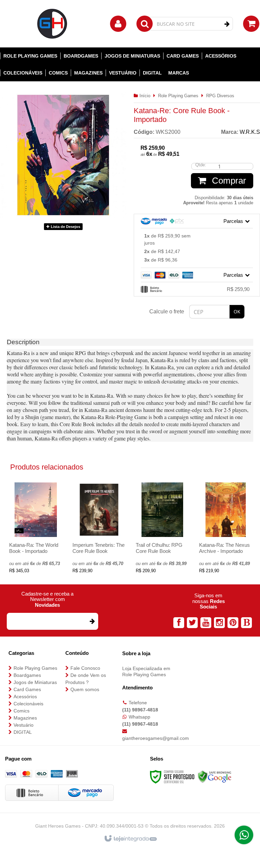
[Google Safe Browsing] (215, 776)
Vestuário (24, 725)
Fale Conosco (85, 668)
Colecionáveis (28, 703)
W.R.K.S (250, 132)
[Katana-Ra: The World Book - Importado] (35, 530)
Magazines (25, 718)
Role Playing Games (178, 95)
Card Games (27, 689)
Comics (21, 710)
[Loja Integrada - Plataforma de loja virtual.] (130, 838)
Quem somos (84, 689)
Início (144, 95)
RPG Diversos (220, 95)
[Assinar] (92, 621)
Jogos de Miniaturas (35, 682)
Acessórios (25, 696)
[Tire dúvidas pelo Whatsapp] (244, 835)
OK (237, 311)
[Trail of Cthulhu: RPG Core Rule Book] (162, 530)
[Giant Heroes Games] (52, 23)
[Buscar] (227, 24)
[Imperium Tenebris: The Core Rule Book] (99, 530)
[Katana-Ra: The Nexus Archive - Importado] (225, 530)
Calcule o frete (166, 311)
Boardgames (27, 675)
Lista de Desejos (65, 227)
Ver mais (35, 545)
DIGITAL (23, 732)
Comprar (228, 180)
